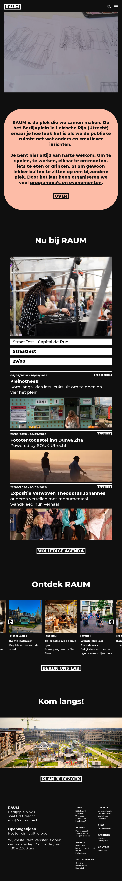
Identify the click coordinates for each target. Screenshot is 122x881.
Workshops (103, 816)
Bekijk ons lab (61, 668)
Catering (102, 819)
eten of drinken (51, 166)
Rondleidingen (104, 813)
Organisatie (80, 819)
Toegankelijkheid (82, 836)
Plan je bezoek (61, 779)
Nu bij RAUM (80, 846)
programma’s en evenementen (66, 182)
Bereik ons (102, 851)
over (61, 196)
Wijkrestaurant (81, 833)
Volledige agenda (61, 551)
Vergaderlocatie (105, 811)
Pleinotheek (80, 853)
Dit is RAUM (80, 811)
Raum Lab (79, 868)
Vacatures (79, 816)
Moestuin (102, 838)
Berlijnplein (103, 841)
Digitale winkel (104, 828)
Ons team (79, 813)
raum (12, 6)
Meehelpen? (80, 821)
